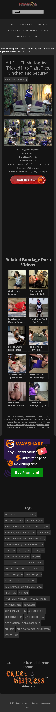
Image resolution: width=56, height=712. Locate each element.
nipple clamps (39, 598)
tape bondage (34, 617)
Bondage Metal (30, 30)
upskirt (12, 635)
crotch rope (33, 544)
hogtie (29, 580)
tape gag (12, 623)
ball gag (35, 417)
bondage (24, 419)
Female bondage (16, 562)
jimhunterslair (31, 586)
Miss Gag (22, 79)
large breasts (26, 424)
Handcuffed (14, 574)
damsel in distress (12, 422)
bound (31, 419)
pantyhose (40, 424)
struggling (31, 427)
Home (2, 48)
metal (10, 592)
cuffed (23, 550)
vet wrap (45, 427)
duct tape (24, 422)
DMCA (28, 707)
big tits (43, 526)
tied (10, 629)
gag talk (35, 568)
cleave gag (13, 544)
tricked (39, 427)
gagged (36, 562)
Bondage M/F (26, 24)
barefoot (13, 526)
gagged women (35, 422)
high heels (46, 422)
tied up (43, 629)
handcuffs (33, 574)
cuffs (38, 550)
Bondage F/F (41, 24)
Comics (44, 30)
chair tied (37, 538)
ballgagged (15, 419)
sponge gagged (20, 427)
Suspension (20, 36)
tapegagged (31, 623)
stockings (36, 611)
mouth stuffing (16, 598)
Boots (29, 532)
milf (33, 424)
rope (29, 604)
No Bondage (35, 36)
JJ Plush (17, 424)
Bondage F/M (14, 30)
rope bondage (15, 611)
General (13, 24)
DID (36, 556)
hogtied (10, 424)
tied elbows (26, 629)
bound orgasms (16, 538)
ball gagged (43, 417)
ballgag (7, 419)
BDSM (28, 526)
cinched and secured (42, 419)
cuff (10, 550)
